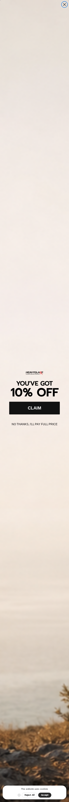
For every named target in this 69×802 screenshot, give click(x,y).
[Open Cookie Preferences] (19, 795)
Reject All (29, 795)
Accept (44, 795)
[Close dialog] (64, 4)
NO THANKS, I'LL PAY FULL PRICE (35, 424)
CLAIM (34, 408)
